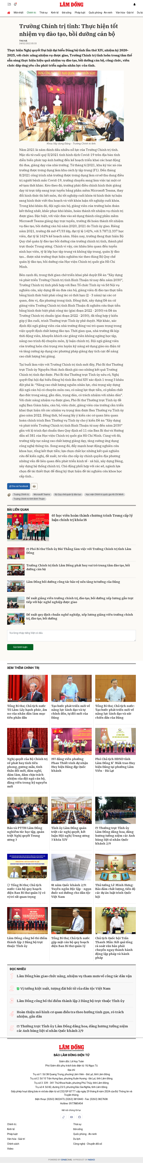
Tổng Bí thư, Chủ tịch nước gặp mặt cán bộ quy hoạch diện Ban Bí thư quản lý (70, 942)
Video (10, 1148)
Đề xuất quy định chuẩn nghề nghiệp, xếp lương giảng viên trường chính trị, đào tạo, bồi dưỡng (79, 616)
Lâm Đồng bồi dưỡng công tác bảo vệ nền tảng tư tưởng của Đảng (73, 582)
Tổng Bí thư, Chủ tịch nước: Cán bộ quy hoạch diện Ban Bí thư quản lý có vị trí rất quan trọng (26, 890)
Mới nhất (18, 12)
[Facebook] (79, 1117)
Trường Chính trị (21, 494)
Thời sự (43, 12)
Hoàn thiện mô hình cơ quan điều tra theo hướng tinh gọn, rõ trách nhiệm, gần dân (70, 1014)
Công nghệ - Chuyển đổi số (87, 1143)
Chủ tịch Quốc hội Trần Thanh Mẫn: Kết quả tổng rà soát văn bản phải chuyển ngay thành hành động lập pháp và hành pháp (114, 947)
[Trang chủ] (9, 12)
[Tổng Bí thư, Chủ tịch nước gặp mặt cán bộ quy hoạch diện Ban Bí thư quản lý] (71, 920)
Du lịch (76, 1139)
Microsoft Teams (42, 494)
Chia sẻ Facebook (19, 486)
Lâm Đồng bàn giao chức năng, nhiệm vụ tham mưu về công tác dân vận (74, 976)
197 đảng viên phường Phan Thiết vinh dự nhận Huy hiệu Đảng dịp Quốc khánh (69, 764)
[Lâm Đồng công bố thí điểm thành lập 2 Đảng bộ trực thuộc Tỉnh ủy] (27, 920)
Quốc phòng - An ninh (100, 12)
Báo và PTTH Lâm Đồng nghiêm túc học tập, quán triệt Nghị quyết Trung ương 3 (25, 833)
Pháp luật (80, 12)
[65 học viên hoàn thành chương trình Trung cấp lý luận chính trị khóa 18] (28, 527)
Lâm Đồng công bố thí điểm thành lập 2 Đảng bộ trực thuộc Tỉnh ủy (27, 942)
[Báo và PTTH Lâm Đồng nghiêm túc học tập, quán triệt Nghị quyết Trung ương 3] (27, 810)
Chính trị (31, 12)
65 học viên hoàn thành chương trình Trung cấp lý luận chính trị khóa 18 (92, 517)
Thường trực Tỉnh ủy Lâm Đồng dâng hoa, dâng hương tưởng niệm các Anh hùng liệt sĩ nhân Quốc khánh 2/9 (115, 835)
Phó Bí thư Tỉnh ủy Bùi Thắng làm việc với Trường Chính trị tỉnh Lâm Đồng (78, 551)
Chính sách (13, 1143)
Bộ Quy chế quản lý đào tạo (68, 494)
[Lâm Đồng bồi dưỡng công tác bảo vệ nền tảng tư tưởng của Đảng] (16, 586)
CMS (66, 1160)
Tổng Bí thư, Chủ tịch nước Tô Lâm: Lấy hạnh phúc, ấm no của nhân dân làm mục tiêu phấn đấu (27, 711)
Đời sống (66, 12)
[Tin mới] (15, 4)
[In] (34, 486)
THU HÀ (23, 41)
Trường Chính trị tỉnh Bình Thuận (29, 499)
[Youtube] (71, 1117)
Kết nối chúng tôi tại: (71, 1110)
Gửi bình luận (20, 647)
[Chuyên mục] (9, 4)
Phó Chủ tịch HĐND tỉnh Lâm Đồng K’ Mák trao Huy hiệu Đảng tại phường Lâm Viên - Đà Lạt (115, 764)
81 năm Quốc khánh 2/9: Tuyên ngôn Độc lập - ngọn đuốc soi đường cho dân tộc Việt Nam (71, 890)
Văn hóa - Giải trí (125, 12)
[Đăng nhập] (134, 4)
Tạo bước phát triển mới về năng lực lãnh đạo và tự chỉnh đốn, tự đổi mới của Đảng (70, 711)
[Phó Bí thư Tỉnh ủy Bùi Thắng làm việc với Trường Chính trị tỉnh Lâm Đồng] (16, 553)
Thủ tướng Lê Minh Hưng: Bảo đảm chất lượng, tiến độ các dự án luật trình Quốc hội (115, 890)
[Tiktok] (63, 1117)
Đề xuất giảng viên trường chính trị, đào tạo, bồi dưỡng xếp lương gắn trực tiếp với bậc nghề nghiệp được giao (80, 600)
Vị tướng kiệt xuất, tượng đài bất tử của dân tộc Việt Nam (65, 988)
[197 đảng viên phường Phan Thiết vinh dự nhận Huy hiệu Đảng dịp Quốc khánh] (71, 741)
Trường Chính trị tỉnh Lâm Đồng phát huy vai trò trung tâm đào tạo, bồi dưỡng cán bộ (78, 567)
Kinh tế (54, 12)
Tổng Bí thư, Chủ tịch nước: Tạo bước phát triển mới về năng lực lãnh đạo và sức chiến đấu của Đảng (114, 711)
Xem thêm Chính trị (23, 668)
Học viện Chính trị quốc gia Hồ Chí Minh (104, 494)
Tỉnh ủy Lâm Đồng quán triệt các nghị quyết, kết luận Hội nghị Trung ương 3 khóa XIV (70, 833)
